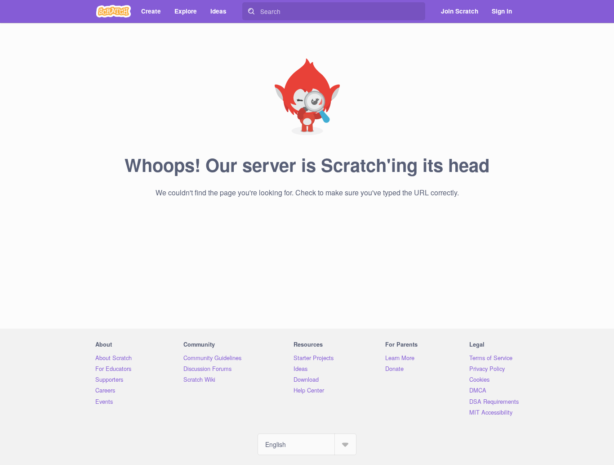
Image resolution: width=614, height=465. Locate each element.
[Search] (251, 11)
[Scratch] (113, 11)
